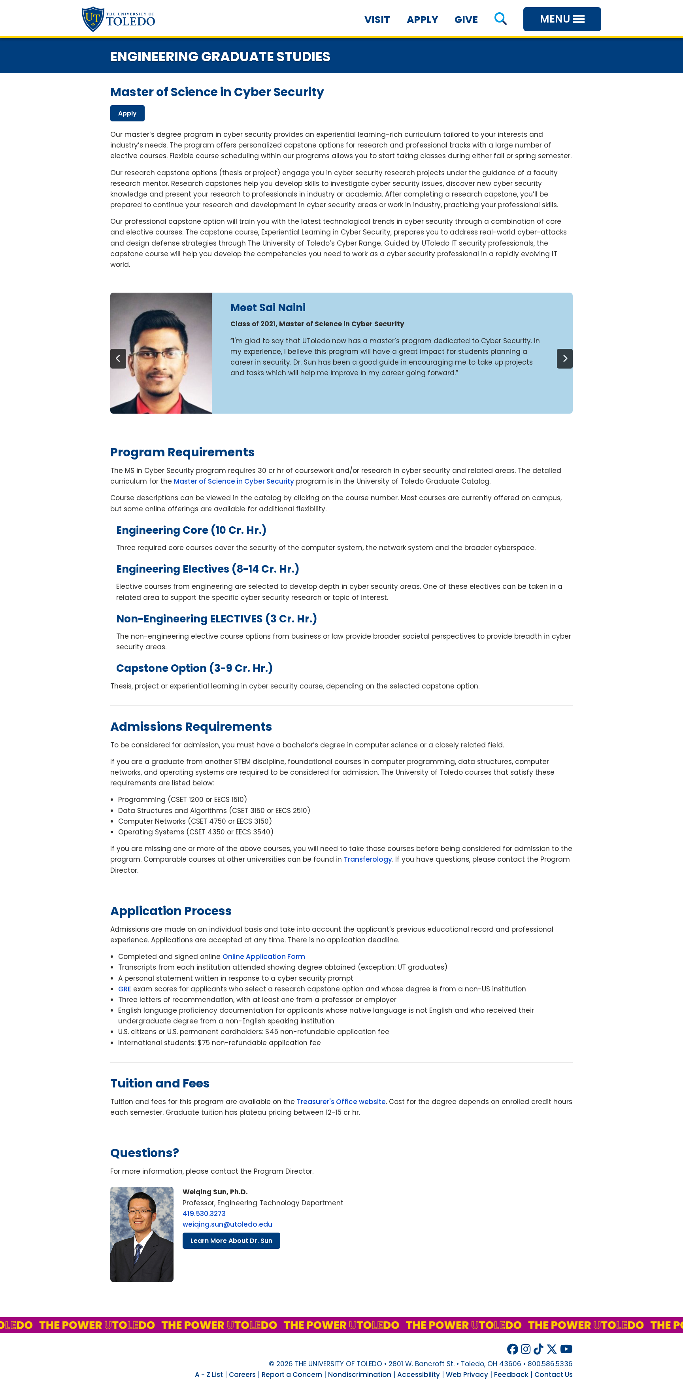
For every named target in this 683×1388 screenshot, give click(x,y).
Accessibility (418, 1374)
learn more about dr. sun (231, 1240)
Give (466, 19)
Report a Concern (292, 1374)
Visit (377, 19)
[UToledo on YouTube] (566, 1349)
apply (127, 113)
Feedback (511, 1374)
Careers (242, 1374)
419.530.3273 (204, 1213)
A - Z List (209, 1374)
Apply (422, 19)
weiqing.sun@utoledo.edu (227, 1224)
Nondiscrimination (359, 1374)
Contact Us (553, 1374)
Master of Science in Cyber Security (234, 481)
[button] (500, 19)
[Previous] (118, 359)
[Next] (565, 359)
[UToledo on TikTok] (538, 1349)
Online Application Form (264, 956)
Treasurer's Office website (341, 1101)
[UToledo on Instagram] (526, 1349)
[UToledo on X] (551, 1349)
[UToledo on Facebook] (512, 1349)
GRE (124, 989)
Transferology (368, 859)
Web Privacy (467, 1374)
